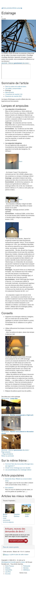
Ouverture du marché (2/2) (13, 96)
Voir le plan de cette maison (20, 554)
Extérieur (16, 516)
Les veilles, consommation (13, 88)
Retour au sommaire (7, 456)
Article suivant (17, 8)
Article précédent (7, 8)
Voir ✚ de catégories (8, 522)
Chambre (17, 514)
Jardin (27, 516)
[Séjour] (10, 508)
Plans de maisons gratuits (11, 547)
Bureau (5, 514)
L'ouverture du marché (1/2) (13, 94)
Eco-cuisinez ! (9, 487)
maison (23, 562)
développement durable (8, 562)
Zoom (20, 161)
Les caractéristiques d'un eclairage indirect (18, 470)
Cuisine (27, 514)
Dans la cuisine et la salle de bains (15, 86)
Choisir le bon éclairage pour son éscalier (17, 468)
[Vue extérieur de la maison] (26, 508)
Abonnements (9, 92)
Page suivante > (6, 452)
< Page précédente (7, 454)
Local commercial (6, 519)
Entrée (5, 516)
